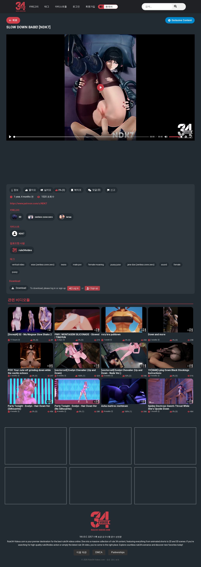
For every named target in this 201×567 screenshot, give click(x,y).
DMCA (98, 552)
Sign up (94, 288)
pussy (15, 272)
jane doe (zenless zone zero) (140, 264)
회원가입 (90, 6)
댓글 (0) (96, 190)
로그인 (76, 6)
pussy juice (116, 264)
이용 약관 (82, 552)
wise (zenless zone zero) (42, 264)
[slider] (81, 136)
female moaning (96, 264)
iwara (63, 264)
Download (20, 288)
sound (164, 264)
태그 (46, 6)
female (177, 264)
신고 (113, 190)
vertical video (18, 264)
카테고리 (34, 6)
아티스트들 (61, 6)
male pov (77, 264)
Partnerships (117, 552)
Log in (75, 288)
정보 (16, 190)
